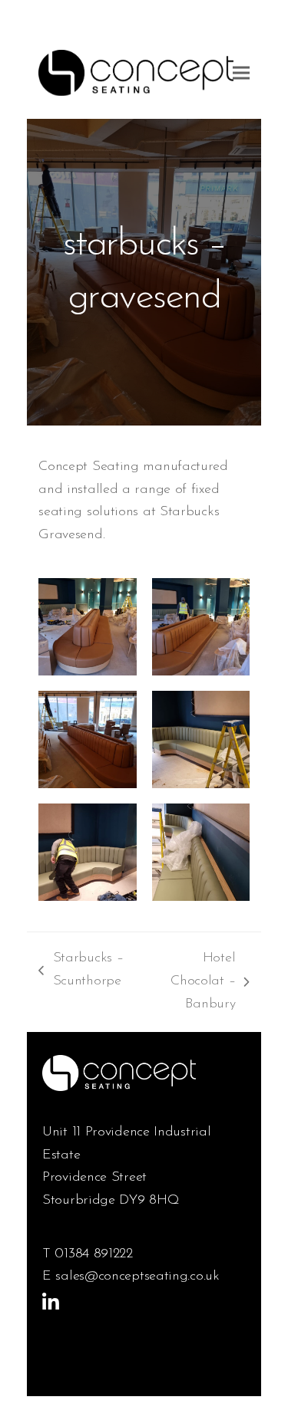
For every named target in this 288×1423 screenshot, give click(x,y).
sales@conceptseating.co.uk (137, 1276)
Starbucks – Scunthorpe (80, 972)
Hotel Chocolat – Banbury (192, 983)
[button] (241, 72)
